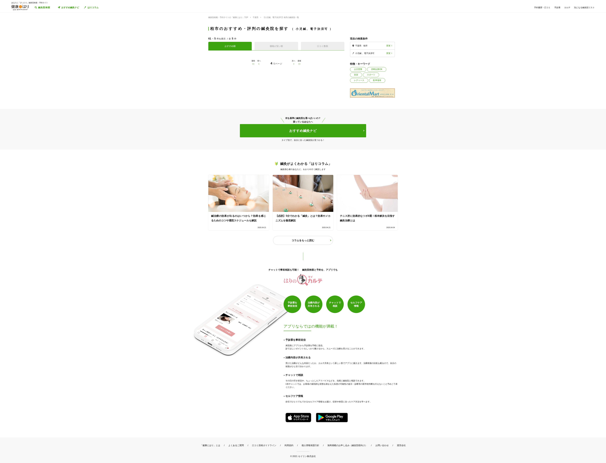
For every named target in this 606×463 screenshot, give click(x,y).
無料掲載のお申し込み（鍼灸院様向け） (347, 445)
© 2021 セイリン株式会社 (303, 456)
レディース (359, 80)
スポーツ (371, 75)
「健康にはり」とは (210, 445)
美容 (356, 75)
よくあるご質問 (236, 445)
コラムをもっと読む (303, 240)
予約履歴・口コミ (542, 7)
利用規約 (289, 445)
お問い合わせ (382, 445)
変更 (388, 46)
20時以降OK (376, 69)
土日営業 (358, 69)
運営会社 (401, 445)
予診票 (557, 7)
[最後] (299, 64)
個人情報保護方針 (310, 445)
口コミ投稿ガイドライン (264, 445)
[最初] (253, 64)
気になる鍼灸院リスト (584, 7)
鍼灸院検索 (44, 7)
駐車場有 (377, 80)
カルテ (567, 7)
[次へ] (294, 64)
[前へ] (259, 64)
